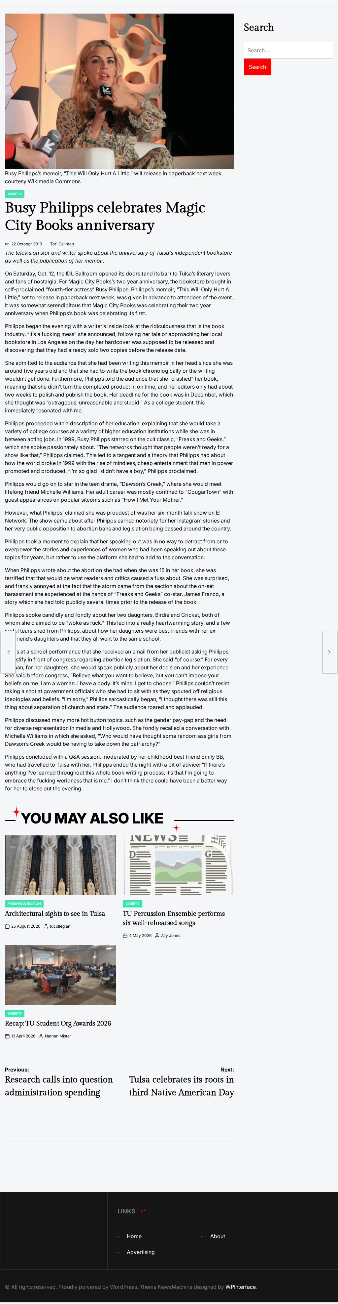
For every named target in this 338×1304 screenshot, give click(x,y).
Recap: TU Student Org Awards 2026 (58, 1024)
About (217, 1236)
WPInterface (240, 1286)
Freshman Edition (24, 903)
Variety (15, 194)
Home (134, 1236)
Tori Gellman (62, 243)
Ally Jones (170, 935)
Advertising (141, 1252)
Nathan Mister (58, 1035)
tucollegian (60, 926)
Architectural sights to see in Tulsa (55, 914)
